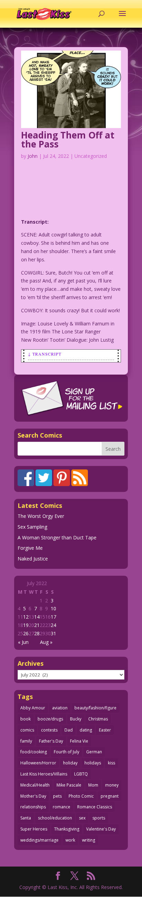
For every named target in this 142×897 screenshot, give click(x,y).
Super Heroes (33, 829)
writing (88, 840)
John (33, 156)
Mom (93, 785)
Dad (68, 730)
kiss (111, 763)
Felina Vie (79, 741)
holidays (92, 763)
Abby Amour (32, 708)
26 (26, 633)
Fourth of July (66, 752)
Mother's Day (33, 796)
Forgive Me (30, 548)
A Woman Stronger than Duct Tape (57, 537)
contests (49, 730)
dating (86, 730)
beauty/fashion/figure (95, 708)
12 (26, 616)
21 (37, 625)
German (94, 752)
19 (26, 625)
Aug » (46, 642)
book (25, 719)
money (112, 785)
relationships (33, 807)
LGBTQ (81, 774)
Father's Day (51, 741)
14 (37, 616)
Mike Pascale (69, 785)
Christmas (98, 719)
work (70, 840)
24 (53, 625)
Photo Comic (81, 796)
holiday (70, 763)
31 (53, 633)
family (26, 741)
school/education (55, 818)
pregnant (110, 796)
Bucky (75, 719)
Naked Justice (33, 558)
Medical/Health (35, 785)
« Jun (23, 642)
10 (53, 608)
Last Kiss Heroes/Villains (43, 774)
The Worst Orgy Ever (41, 516)
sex (82, 818)
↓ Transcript (44, 354)
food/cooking (33, 752)
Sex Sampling (32, 526)
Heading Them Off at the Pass (67, 139)
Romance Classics (94, 807)
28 (37, 633)
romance (61, 807)
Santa (25, 818)
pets (57, 796)
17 (53, 616)
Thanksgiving (66, 829)
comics (27, 730)
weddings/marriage (39, 840)
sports (98, 818)
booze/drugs (50, 719)
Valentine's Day (101, 829)
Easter (105, 730)
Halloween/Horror (38, 763)
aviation (60, 708)
